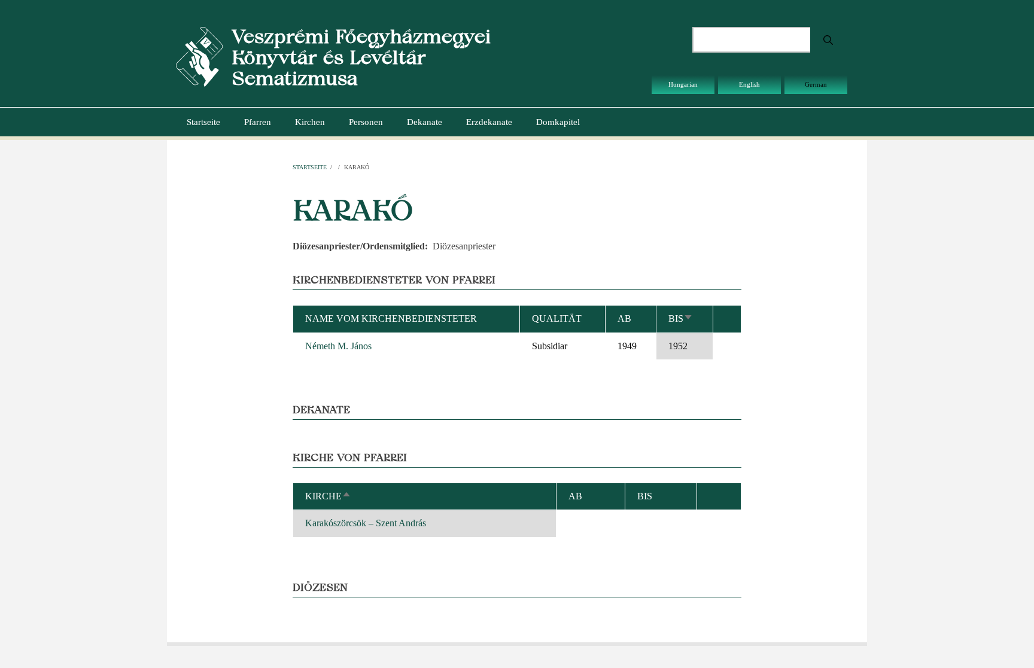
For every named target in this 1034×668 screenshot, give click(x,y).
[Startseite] (199, 56)
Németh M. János (338, 346)
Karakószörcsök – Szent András (365, 523)
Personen (366, 122)
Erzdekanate (489, 122)
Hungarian (683, 84)
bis (680, 318)
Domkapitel (558, 122)
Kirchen (310, 122)
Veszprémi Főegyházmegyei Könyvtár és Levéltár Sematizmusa (361, 57)
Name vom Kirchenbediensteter (391, 318)
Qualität (557, 318)
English (749, 84)
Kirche (328, 496)
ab (624, 318)
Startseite (203, 122)
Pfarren (257, 122)
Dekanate (424, 122)
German (816, 84)
